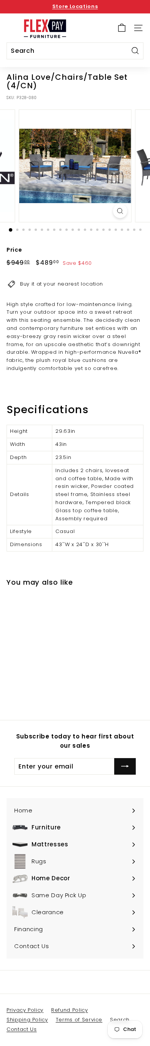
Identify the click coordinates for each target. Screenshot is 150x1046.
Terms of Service (79, 1019)
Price (14, 250)
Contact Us (22, 1029)
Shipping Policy (27, 1019)
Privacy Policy (25, 1010)
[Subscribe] (125, 766)
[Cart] (122, 28)
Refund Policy (69, 1010)
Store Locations (75, 6)
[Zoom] (120, 211)
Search (120, 1019)
